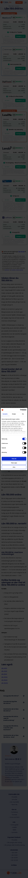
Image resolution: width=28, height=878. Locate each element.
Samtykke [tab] (5, 414)
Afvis (14, 467)
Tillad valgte (14, 462)
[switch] (24, 443)
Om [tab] (23, 414)
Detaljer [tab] (14, 414)
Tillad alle (14, 458)
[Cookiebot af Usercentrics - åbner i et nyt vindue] (20, 410)
